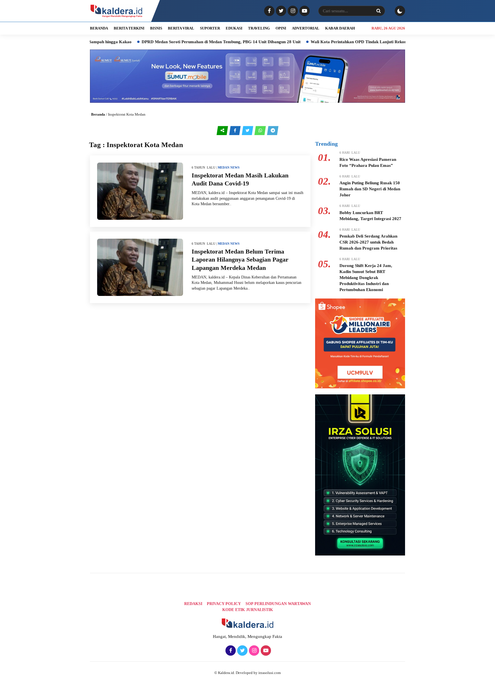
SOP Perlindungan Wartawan (278, 604)
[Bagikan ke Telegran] (272, 130)
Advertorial (305, 28)
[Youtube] (304, 11)
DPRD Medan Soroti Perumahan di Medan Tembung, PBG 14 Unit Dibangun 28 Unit (194, 41)
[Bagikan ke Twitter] (248, 130)
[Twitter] (280, 11)
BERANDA (99, 28)
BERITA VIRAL (181, 28)
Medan (223, 167)
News (234, 167)
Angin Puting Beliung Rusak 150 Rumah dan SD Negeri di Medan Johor (369, 189)
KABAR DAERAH (340, 28)
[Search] (378, 10)
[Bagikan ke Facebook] (235, 130)
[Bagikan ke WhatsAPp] (260, 130)
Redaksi (193, 604)
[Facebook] (268, 11)
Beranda (98, 114)
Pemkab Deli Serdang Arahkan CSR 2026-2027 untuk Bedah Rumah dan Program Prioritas (368, 242)
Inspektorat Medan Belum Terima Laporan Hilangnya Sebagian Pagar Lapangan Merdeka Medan (240, 259)
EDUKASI (234, 28)
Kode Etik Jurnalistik (247, 610)
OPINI (281, 28)
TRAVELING (259, 28)
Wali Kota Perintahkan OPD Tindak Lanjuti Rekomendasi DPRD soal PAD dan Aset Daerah (370, 41)
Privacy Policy (224, 604)
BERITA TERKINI (129, 28)
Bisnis (156, 28)
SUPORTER (210, 28)
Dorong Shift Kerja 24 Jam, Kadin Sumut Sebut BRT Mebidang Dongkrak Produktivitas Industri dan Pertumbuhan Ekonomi (365, 277)
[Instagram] (292, 11)
